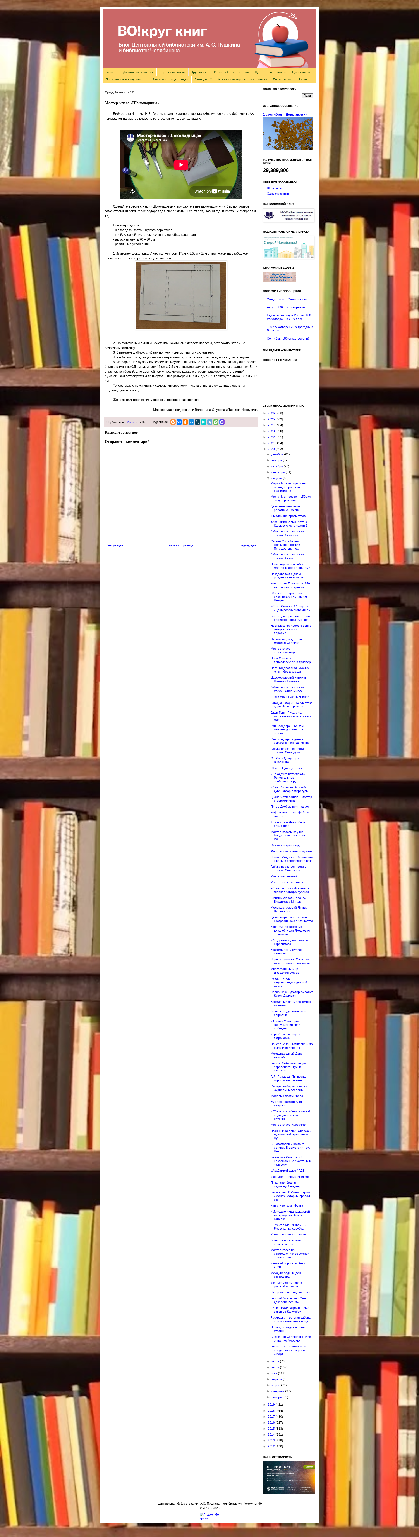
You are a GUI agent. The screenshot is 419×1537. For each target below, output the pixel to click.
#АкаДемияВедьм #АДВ (287, 1170)
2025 (272, 419)
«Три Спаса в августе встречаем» (286, 1036)
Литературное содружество (290, 1292)
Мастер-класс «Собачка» (289, 1124)
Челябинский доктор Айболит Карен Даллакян (292, 993)
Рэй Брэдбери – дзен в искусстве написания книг (291, 741)
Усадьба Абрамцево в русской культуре (286, 1284)
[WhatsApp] (215, 422)
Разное (303, 79)
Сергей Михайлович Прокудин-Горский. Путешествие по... (286, 544)
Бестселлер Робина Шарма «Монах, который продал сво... (290, 1195)
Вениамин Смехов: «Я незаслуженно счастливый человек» (291, 1160)
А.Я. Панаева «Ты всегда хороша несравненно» (288, 1078)
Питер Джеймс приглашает (290, 806)
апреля (277, 1379)
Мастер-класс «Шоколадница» (284, 650)
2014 (272, 1434)
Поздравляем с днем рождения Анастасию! (288, 575)
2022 (272, 437)
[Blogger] (173, 422)
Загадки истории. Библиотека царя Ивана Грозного (292, 704)
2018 (272, 1410)
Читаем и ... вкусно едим (171, 79)
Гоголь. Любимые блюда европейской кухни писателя (288, 1066)
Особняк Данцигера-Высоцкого (285, 760)
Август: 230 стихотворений (286, 307)
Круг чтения (199, 72)
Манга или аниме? (284, 876)
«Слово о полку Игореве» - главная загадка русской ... (291, 890)
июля (275, 1361)
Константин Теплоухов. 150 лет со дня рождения (290, 585)
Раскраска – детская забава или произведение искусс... (292, 1319)
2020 (272, 449)
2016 (272, 1422)
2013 (272, 1440)
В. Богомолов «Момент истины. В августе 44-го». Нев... (290, 1147)
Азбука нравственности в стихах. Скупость (288, 533)
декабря (277, 454)
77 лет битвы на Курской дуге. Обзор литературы (289, 789)
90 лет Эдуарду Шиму (286, 768)
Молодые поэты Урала (287, 1095)
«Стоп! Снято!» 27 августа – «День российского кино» (291, 608)
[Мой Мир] (191, 422)
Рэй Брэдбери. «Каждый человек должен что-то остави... (288, 729)
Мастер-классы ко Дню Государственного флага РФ (290, 835)
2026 (272, 413)
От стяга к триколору (285, 845)
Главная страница (180, 545)
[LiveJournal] (197, 422)
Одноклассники (278, 193)
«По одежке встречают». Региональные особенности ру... (288, 777)
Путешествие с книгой (270, 72)
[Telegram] (209, 422)
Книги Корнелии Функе (287, 1205)
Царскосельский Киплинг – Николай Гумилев (290, 679)
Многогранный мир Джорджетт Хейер (285, 970)
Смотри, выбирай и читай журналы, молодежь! (289, 1088)
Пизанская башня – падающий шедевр (286, 1184)
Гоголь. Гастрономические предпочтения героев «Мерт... (289, 1350)
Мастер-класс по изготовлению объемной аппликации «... (290, 1253)
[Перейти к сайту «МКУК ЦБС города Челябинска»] (288, 221)
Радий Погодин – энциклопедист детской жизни (289, 982)
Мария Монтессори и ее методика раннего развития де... (288, 487)
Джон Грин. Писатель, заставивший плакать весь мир (291, 716)
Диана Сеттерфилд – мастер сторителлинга (291, 798)
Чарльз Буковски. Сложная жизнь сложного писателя (291, 961)
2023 (272, 431)
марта (276, 1385)
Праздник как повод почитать (126, 79)
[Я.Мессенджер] (203, 422)
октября (277, 466)
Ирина (131, 422)
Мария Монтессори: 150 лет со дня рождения (291, 498)
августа (277, 478)
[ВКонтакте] (179, 422)
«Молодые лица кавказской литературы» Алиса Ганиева (290, 1215)
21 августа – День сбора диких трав (288, 824)
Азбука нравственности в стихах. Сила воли (288, 868)
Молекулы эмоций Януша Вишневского (289, 909)
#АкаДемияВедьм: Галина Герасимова (289, 942)
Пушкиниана (301, 72)
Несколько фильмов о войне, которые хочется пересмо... (291, 629)
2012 (272, 1446)
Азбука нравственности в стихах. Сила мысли (288, 689)
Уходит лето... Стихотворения (288, 299)
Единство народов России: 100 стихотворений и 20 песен (289, 317)
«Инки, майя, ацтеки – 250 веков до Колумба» (290, 1309)
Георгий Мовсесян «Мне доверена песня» (288, 1300)
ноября (277, 460)
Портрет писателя (172, 72)
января (277, 1397)
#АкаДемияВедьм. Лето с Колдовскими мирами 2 (289, 523)
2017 (272, 1416)
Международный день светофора (286, 1274)
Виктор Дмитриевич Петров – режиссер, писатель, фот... (291, 617)
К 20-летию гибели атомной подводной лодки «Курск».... (291, 1115)
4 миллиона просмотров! (288, 516)
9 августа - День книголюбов (291, 1176)
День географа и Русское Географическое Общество (292, 919)
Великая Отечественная (231, 72)
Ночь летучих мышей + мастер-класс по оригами (290, 566)
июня (275, 1367)
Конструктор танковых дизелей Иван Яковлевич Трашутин (290, 930)
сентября (278, 472)
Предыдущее (246, 545)
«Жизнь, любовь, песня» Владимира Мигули (288, 899)
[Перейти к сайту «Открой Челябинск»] (288, 258)
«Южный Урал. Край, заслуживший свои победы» (286, 1024)
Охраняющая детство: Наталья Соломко (287, 640)
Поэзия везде (282, 79)
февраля (278, 1391)
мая (274, 1373)
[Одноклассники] (185, 422)
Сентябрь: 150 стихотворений (288, 338)
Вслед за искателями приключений (286, 1242)
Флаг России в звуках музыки (291, 851)
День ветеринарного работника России (285, 508)
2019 (272, 1404)
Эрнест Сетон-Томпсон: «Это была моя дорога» (292, 1045)
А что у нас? (203, 79)
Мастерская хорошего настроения (242, 79)
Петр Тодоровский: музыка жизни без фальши (290, 669)
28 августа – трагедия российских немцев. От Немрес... (289, 596)
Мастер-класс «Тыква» (287, 882)
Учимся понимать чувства (289, 1234)
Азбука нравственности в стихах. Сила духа (288, 750)
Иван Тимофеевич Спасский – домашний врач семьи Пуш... (291, 1134)
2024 (272, 425)
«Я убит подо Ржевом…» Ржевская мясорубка (288, 1226)
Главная (111, 72)
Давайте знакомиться (138, 72)
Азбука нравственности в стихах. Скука (288, 556)
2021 (272, 443)
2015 (272, 1428)
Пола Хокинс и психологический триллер (291, 660)
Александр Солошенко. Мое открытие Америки (291, 1338)
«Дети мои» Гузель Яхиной (290, 696)
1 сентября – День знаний (285, 114)
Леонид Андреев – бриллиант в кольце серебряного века (292, 858)
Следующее (114, 545)
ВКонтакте (274, 188)
